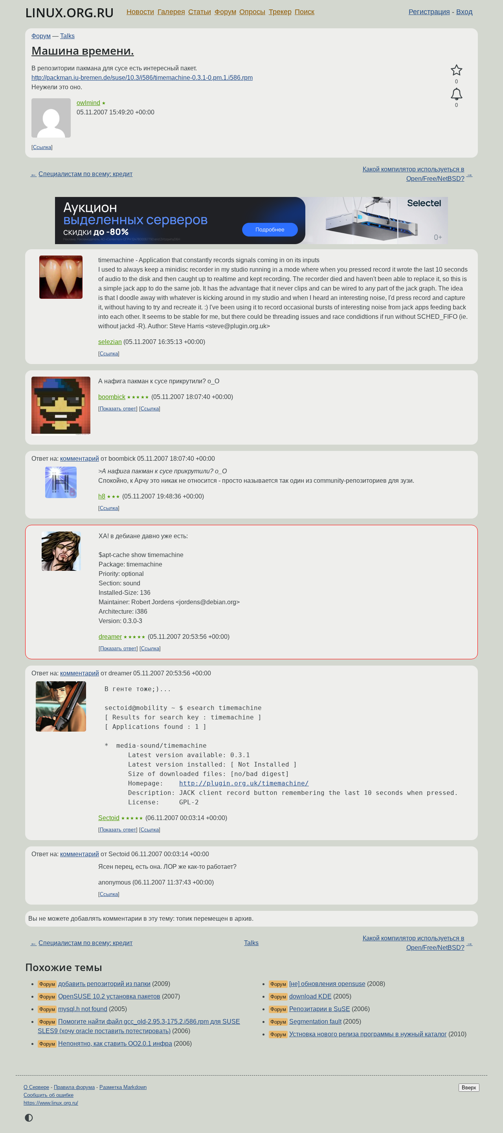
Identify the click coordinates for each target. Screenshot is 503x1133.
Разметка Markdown (123, 1087)
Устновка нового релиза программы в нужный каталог (368, 1034)
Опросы (252, 12)
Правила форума (74, 1087)
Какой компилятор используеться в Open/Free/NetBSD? (413, 174)
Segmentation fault (315, 1021)
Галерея (171, 12)
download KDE (310, 996)
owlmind (88, 102)
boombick (111, 397)
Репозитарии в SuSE (319, 1009)
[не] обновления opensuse (327, 983)
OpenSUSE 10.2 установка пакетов (109, 996)
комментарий (79, 458)
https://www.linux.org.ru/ (51, 1103)
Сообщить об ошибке (48, 1095)
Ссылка (42, 147)
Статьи (199, 12)
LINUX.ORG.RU (69, 12)
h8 (101, 496)
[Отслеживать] (456, 94)
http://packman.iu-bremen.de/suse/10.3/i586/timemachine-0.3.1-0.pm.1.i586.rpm (142, 77)
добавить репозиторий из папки (104, 983)
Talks (67, 36)
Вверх (469, 1088)
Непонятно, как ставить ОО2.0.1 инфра (115, 1043)
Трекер (280, 12)
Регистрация (429, 12)
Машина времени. (82, 50)
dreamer (110, 636)
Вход (464, 12)
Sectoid (108, 818)
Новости (140, 12)
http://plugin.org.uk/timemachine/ (244, 783)
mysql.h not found (82, 1009)
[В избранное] (456, 70)
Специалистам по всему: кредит (85, 174)
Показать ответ (118, 409)
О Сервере (36, 1087)
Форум (225, 12)
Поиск (304, 12)
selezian (110, 341)
